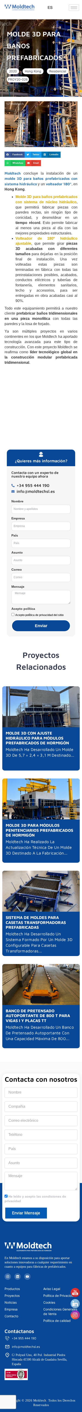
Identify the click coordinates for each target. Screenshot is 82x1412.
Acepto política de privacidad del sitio (39, 615)
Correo (16, 569)
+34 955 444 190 (24, 1338)
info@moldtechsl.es (26, 1346)
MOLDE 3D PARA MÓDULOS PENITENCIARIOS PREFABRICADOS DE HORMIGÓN (39, 830)
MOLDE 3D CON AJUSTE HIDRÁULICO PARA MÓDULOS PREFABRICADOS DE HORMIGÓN (37, 738)
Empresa (18, 518)
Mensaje (17, 586)
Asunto (17, 552)
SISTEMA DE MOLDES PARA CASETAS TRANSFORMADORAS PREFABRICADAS (36, 922)
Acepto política (23, 609)
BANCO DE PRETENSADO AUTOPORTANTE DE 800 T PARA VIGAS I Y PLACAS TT (38, 1015)
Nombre (17, 501)
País (14, 535)
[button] (13, 71)
